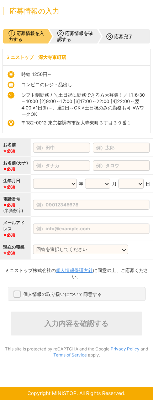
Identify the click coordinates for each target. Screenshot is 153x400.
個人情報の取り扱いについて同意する (62, 294)
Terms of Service (70, 355)
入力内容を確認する (76, 323)
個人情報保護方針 (74, 270)
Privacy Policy (125, 349)
